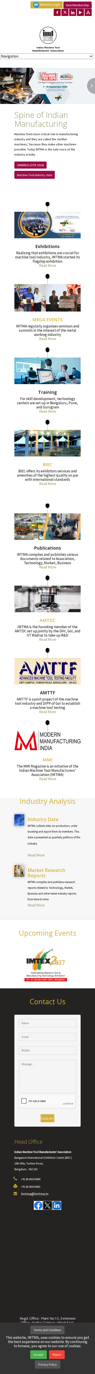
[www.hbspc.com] (54, 849)
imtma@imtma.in (34, 1194)
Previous (4, 86)
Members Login (49, 4)
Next (91, 86)
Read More (47, 265)
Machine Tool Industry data (34, 175)
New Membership (77, 5)
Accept (38, 1355)
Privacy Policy (47, 1364)
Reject (57, 1355)
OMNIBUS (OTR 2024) (30, 165)
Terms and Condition (47, 1330)
